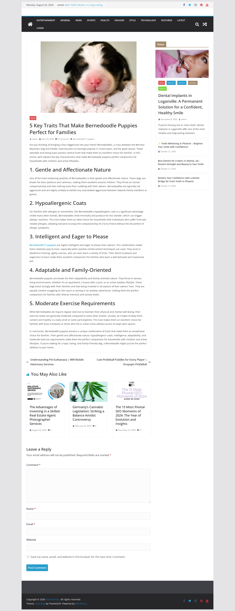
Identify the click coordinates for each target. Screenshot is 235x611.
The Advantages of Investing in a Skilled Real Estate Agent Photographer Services (45, 415)
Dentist (182, 83)
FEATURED (166, 20)
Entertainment (46, 20)
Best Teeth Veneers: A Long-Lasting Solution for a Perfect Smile (84, 6)
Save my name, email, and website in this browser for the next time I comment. (78, 557)
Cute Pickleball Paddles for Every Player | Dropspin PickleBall (122, 362)
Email (30, 524)
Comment (33, 465)
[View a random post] (205, 24)
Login (40, 27)
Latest (181, 20)
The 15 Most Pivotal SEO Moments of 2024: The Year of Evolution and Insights (130, 415)
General (65, 20)
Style (132, 20)
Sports (91, 20)
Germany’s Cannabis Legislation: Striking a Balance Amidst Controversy (88, 413)
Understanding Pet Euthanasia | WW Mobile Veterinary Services (57, 362)
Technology (148, 20)
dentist (171, 83)
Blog (33, 118)
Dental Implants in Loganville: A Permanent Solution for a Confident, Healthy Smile (180, 104)
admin (35, 139)
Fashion (119, 20)
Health (105, 20)
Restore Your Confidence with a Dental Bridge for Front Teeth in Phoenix (178, 179)
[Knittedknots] (30, 24)
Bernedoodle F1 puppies (83, 139)
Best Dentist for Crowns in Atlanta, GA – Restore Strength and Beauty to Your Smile (181, 162)
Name (31, 509)
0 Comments (63, 139)
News (78, 20)
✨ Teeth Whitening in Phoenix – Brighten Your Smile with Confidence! (180, 145)
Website (31, 539)
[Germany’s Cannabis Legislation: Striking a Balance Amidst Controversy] (88, 384)
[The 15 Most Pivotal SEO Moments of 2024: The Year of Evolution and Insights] (131, 384)
